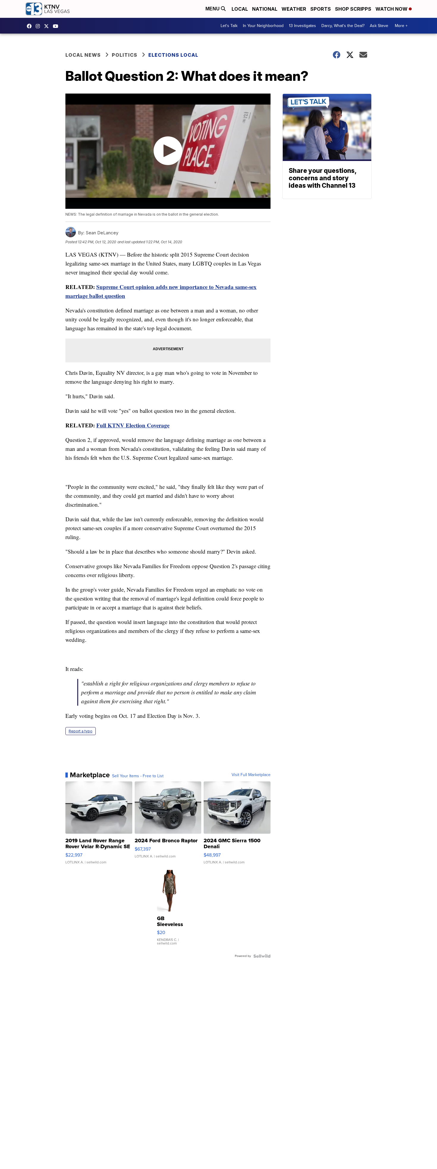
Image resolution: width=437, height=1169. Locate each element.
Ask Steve (379, 26)
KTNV (48, 26)
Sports (320, 9)
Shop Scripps (353, 9)
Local (240, 9)
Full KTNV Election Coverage (132, 425)
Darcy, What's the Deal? (342, 26)
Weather (294, 9)
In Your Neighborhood (263, 26)
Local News (83, 55)
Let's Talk (229, 26)
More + (401, 26)
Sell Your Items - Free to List (138, 776)
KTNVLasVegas (30, 26)
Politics (124, 55)
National (264, 9)
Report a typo (80, 731)
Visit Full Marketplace (251, 775)
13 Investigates (302, 26)
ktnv (39, 26)
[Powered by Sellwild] (262, 956)
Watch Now (392, 9)
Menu (213, 8)
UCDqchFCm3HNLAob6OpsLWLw (57, 26)
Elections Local (173, 55)
